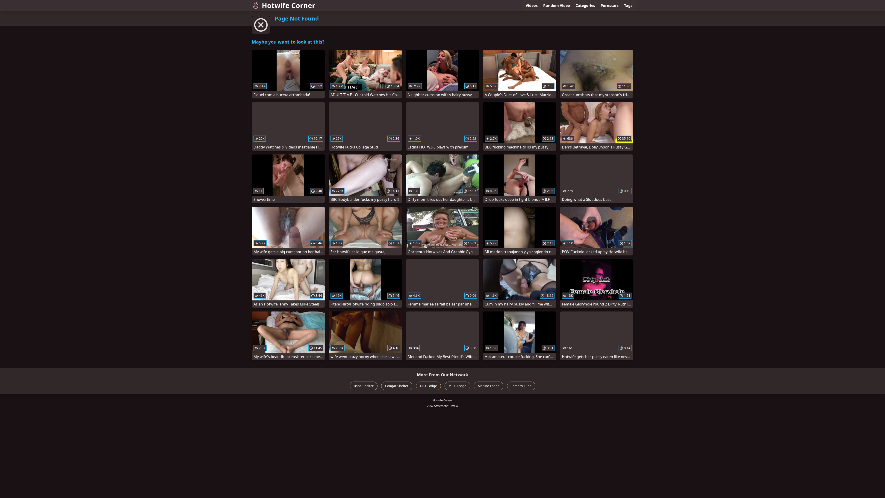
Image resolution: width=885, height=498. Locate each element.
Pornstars (610, 5)
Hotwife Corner (288, 5)
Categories (585, 5)
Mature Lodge (488, 386)
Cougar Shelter (396, 386)
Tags (628, 5)
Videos (532, 5)
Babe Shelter (364, 386)
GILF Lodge (428, 386)
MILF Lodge (457, 386)
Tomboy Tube (521, 386)
